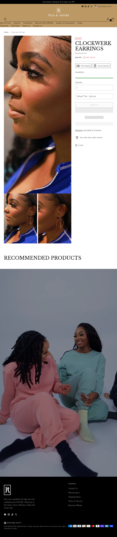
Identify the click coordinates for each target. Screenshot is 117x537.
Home (6, 32)
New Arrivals (5, 23)
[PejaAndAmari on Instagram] (85, 6)
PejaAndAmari (81, 53)
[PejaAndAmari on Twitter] (91, 6)
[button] (94, 110)
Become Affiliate (75, 505)
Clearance (4, 26)
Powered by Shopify (10, 528)
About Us (26, 26)
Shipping (78, 130)
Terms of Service (75, 501)
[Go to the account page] (107, 19)
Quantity (78, 82)
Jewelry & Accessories (65, 23)
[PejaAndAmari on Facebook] (82, 6)
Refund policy (74, 492)
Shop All (17, 23)
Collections (27, 23)
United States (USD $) (104, 6)
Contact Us (37, 26)
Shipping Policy (74, 497)
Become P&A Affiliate (44, 23)
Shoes (79, 23)
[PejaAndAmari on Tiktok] (88, 6)
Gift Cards (15, 26)
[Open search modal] (5, 19)
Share (80, 145)
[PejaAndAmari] (58, 12)
